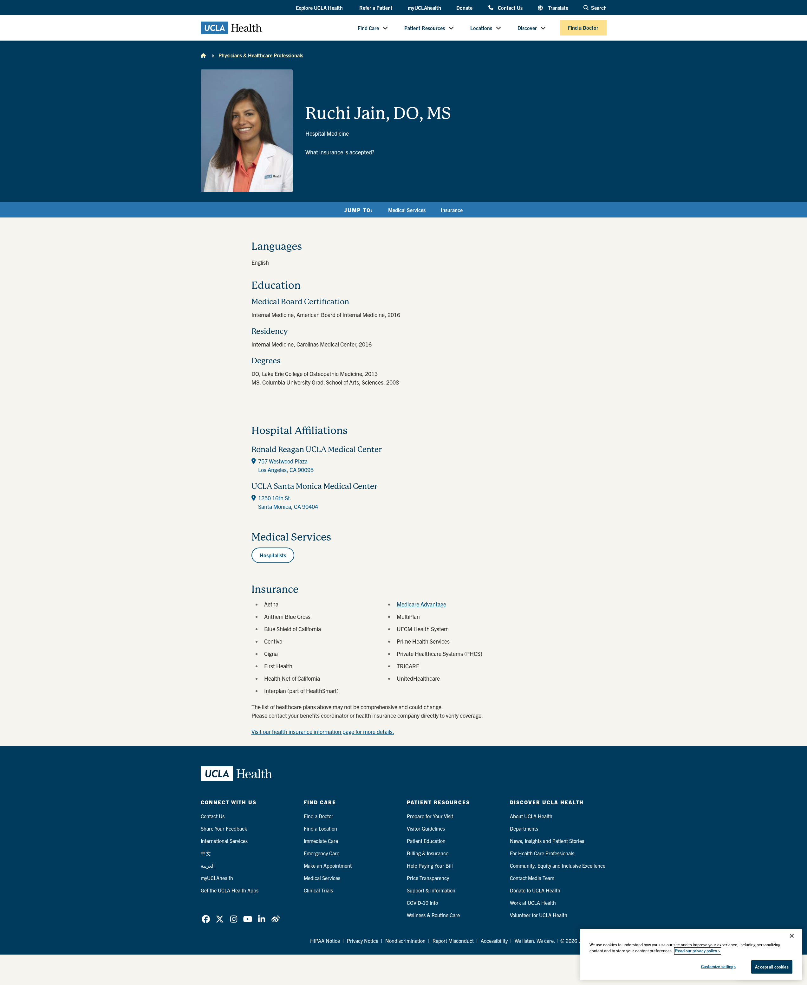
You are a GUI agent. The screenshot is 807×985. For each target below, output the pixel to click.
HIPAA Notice (325, 940)
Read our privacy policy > (697, 951)
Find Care (368, 28)
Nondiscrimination (405, 940)
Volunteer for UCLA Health (538, 915)
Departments (524, 828)
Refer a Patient (376, 7)
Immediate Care (321, 841)
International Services (224, 841)
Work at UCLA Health (533, 902)
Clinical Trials (318, 890)
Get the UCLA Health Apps (229, 890)
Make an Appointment (328, 865)
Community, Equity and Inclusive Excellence (557, 865)
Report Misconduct (453, 940)
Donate (464, 7)
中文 (206, 853)
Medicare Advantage (421, 604)
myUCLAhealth (424, 7)
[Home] (203, 55)
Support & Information (431, 890)
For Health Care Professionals (542, 853)
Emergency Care (321, 853)
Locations (481, 28)
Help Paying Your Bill (430, 865)
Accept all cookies (771, 966)
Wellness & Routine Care (433, 915)
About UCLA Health (531, 816)
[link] (206, 919)
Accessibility (494, 940)
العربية (208, 865)
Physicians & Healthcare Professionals (260, 55)
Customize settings (718, 966)
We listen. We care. (535, 940)
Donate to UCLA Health (535, 890)
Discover (527, 28)
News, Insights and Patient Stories (547, 841)
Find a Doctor (583, 28)
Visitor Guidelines (426, 828)
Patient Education (426, 841)
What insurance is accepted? (339, 152)
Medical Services (407, 210)
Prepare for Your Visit (430, 816)
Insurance (452, 210)
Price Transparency (428, 878)
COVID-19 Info (422, 902)
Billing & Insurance (427, 853)
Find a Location (320, 828)
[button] (320, 8)
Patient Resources (424, 28)
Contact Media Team (532, 878)
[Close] (792, 936)
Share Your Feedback (224, 828)
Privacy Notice (362, 940)
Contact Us (510, 7)
